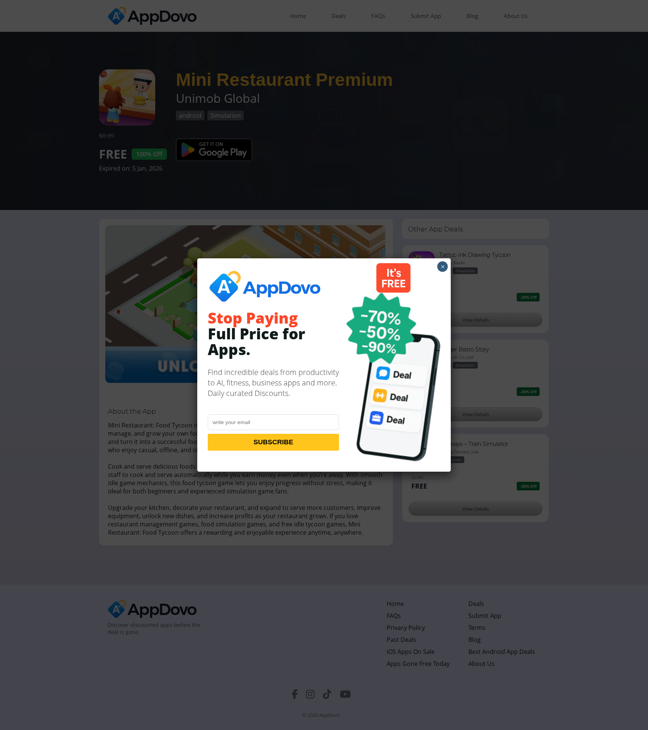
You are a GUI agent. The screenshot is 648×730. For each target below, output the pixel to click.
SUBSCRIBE (273, 442)
